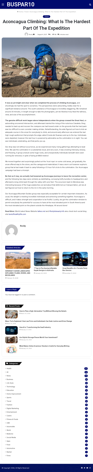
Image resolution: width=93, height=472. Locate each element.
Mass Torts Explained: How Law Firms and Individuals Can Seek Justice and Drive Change (38, 321)
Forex (9, 455)
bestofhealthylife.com (17, 214)
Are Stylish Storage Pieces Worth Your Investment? (38, 337)
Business (10, 379)
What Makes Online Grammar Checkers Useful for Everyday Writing (44, 346)
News (9, 376)
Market (9, 452)
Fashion (9, 405)
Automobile (11, 426)
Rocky (23, 226)
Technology (11, 387)
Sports (9, 397)
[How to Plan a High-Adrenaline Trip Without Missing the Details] (11, 314)
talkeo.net (41, 211)
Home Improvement (14, 394)
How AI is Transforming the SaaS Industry (35, 327)
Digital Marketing (13, 408)
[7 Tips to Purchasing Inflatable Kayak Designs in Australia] (46, 259)
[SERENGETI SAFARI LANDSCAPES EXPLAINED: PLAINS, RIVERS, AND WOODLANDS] (18, 260)
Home (20, 12)
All (7, 372)
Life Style (10, 383)
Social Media (11, 437)
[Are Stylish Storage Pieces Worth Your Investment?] (11, 339)
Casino (9, 416)
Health (9, 368)
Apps (8, 441)
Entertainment (12, 412)
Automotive (11, 448)
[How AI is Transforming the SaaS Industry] (11, 330)
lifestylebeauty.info (56, 211)
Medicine (10, 434)
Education (10, 390)
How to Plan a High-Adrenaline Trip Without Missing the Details (42, 311)
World (9, 430)
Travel (26, 12)
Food (8, 445)
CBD (8, 423)
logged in (18, 295)
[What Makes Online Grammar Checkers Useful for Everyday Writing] (11, 349)
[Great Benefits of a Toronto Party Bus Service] (75, 259)
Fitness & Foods (12, 419)
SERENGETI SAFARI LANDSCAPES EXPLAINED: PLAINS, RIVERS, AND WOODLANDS (17, 273)
